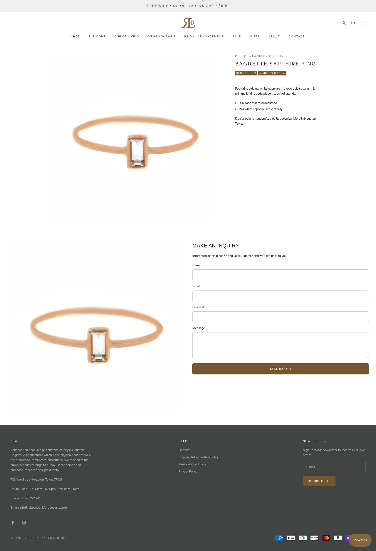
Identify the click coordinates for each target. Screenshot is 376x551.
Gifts (255, 36)
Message (198, 328)
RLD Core (97, 36)
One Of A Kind (126, 36)
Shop (75, 36)
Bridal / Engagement (204, 36)
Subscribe (319, 481)
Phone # (198, 307)
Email (196, 286)
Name (196, 265)
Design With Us (162, 36)
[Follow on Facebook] (12, 523)
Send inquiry (280, 369)
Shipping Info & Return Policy (198, 457)
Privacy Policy (188, 471)
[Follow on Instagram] (24, 523)
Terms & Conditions (192, 464)
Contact (297, 36)
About (274, 36)
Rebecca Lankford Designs (260, 56)
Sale (237, 36)
